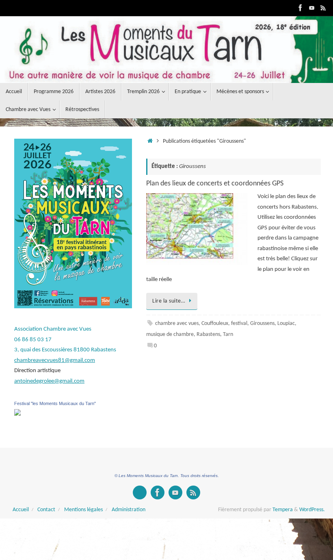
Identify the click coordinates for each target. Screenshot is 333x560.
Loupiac (286, 323)
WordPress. (312, 509)
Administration (128, 509)
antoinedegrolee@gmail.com (49, 381)
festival (239, 323)
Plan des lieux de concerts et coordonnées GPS (214, 183)
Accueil (21, 509)
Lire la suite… (168, 301)
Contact (46, 509)
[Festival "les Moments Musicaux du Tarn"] (17, 414)
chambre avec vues (177, 323)
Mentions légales (83, 509)
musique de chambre (170, 334)
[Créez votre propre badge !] (140, 492)
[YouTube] (312, 7)
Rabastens (208, 334)
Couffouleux (214, 323)
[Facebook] (300, 7)
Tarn (228, 334)
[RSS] (323, 7)
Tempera (282, 509)
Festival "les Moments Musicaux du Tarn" (55, 403)
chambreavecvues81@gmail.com (54, 360)
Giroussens (262, 323)
